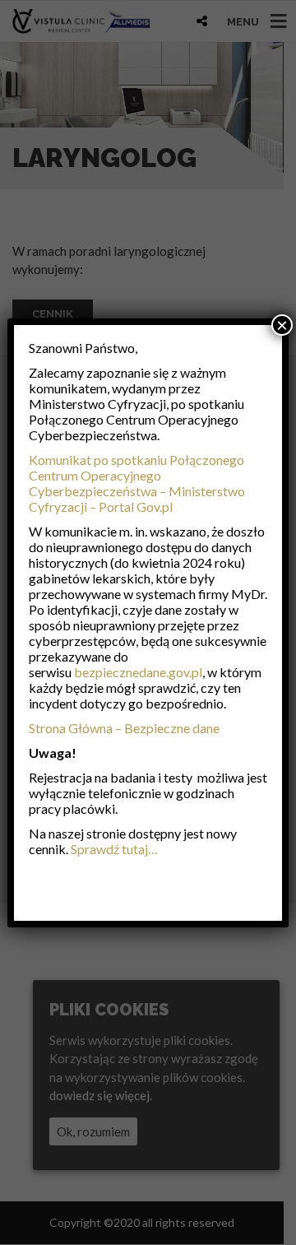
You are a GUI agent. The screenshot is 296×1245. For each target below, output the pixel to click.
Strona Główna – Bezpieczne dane (124, 728)
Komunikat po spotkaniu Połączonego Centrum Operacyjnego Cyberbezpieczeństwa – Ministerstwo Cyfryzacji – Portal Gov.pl (137, 483)
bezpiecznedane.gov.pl (138, 672)
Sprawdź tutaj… (114, 849)
